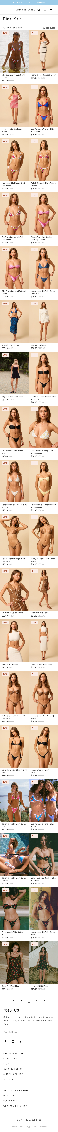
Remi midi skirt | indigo (10, 345)
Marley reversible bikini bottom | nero (14, 771)
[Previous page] (14, 1000)
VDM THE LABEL (27, 1120)
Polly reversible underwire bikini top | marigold (43, 506)
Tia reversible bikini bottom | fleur (13, 933)
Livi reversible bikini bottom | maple (42, 717)
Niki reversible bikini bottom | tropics (13, 76)
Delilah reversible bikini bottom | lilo (14, 825)
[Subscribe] (51, 1032)
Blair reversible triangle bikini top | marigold (42, 452)
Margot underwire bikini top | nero (42, 771)
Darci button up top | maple (12, 613)
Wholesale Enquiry (15, 1106)
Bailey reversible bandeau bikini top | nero (43, 398)
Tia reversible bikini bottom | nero (13, 452)
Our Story (9, 1096)
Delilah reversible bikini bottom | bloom (43, 184)
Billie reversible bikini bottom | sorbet (14, 292)
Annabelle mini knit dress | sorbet (12, 130)
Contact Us (10, 1059)
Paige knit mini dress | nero (12, 397)
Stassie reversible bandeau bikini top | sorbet (41, 238)
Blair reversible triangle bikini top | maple (13, 560)
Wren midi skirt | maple (40, 613)
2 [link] (29, 1000)
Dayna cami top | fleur (10, 986)
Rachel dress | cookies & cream (43, 75)
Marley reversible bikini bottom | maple (43, 560)
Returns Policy (12, 1069)
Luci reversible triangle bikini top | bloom (13, 184)
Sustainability (12, 1101)
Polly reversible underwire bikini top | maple (14, 717)
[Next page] (44, 1000)
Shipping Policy (13, 1074)
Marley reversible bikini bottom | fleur (43, 933)
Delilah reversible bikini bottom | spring (14, 879)
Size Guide (9, 1079)
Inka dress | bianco (38, 345)
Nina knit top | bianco (10, 664)
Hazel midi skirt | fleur (39, 986)
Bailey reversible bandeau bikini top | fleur (43, 879)
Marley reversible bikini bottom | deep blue (43, 292)
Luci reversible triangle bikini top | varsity (42, 130)
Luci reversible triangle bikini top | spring (42, 825)
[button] (6, 10)
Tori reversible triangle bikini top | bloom (13, 238)
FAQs (6, 1064)
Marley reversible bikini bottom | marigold (14, 506)
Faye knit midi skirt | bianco (41, 664)
